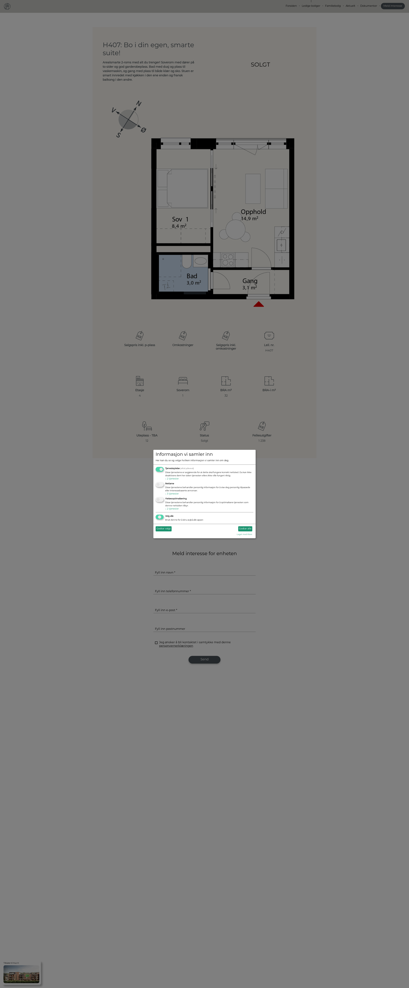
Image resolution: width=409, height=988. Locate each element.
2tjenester (172, 479)
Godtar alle (245, 529)
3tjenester (172, 494)
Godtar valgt (164, 529)
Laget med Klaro (244, 534)
